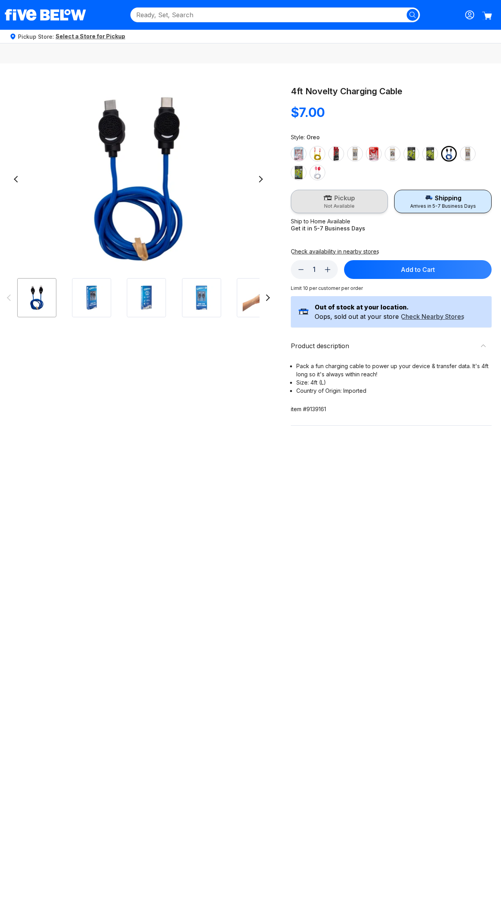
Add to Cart (418, 269)
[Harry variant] (355, 154)
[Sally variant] (298, 172)
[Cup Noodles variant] (317, 154)
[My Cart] (486, 15)
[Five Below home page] (45, 15)
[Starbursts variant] (317, 172)
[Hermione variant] (392, 154)
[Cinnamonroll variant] (298, 154)
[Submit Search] (412, 15)
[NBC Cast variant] (430, 154)
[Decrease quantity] (301, 269)
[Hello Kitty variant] (374, 154)
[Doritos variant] (336, 154)
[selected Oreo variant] (449, 154)
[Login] (469, 14)
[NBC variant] (411, 154)
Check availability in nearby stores (335, 251)
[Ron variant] (468, 154)
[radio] (339, 201)
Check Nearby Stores (432, 316)
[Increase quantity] (328, 269)
